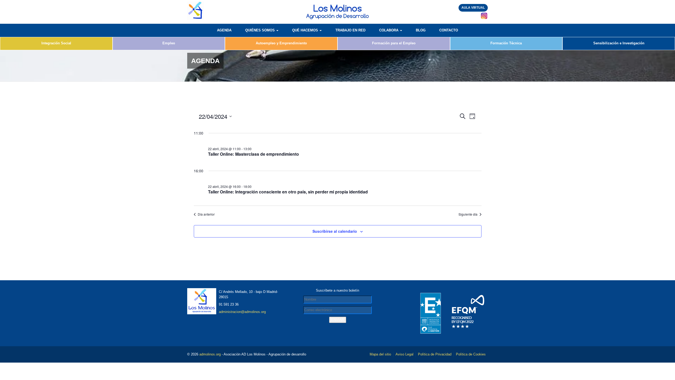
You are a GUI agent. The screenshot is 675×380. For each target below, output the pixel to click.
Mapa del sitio (380, 354)
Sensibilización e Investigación (618, 43)
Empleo (168, 43)
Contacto (448, 30)
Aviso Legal (404, 354)
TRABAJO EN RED (350, 30)
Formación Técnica (506, 43)
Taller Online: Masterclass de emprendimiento (253, 154)
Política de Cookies (471, 354)
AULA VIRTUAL (473, 8)
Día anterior (206, 214)
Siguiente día (468, 214)
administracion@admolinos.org (242, 312)
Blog (421, 30)
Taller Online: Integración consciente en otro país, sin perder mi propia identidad (288, 192)
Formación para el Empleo (394, 43)
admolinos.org (210, 354)
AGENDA (224, 30)
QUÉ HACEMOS (305, 30)
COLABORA (389, 30)
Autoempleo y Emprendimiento (281, 43)
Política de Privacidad (434, 354)
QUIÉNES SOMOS (260, 30)
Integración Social (56, 43)
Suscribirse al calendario (334, 231)
